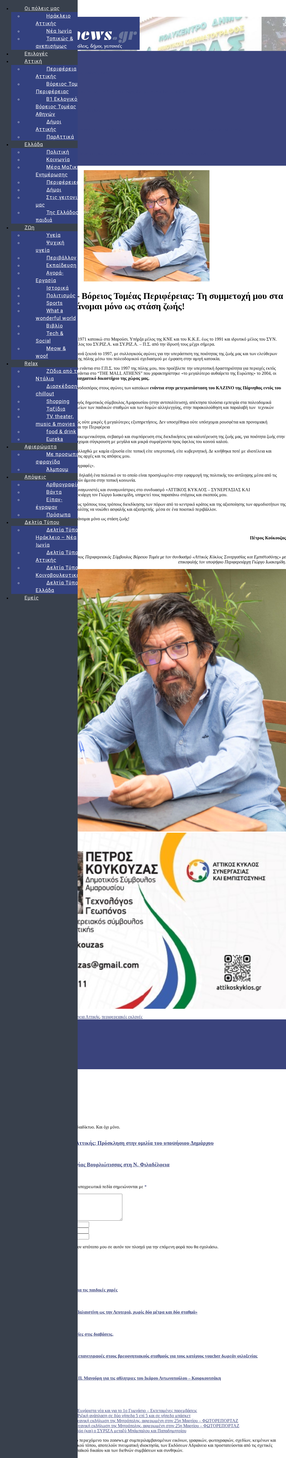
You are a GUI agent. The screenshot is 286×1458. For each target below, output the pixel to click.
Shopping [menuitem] (58, 401)
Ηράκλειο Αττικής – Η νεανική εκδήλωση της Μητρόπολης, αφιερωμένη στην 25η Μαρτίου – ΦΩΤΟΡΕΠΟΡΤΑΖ (136, 1420)
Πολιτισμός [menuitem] (61, 295)
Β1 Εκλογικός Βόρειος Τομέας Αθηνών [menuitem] (58, 106)
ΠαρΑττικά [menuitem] (60, 137)
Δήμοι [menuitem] (53, 190)
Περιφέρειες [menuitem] (63, 182)
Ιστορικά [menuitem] (57, 288)
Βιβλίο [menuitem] (54, 326)
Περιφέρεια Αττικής (81, 1016)
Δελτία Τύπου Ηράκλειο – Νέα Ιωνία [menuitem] (58, 537)
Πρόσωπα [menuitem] (58, 515)
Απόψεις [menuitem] (35, 477)
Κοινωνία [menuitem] (58, 159)
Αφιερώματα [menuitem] (41, 447)
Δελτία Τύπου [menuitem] (42, 522)
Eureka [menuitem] (54, 439)
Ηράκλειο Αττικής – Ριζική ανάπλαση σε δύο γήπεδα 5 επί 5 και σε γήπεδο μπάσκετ (115, 1415)
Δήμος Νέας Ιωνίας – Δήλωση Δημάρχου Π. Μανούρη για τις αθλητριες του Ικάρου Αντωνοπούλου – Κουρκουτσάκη (104, 153)
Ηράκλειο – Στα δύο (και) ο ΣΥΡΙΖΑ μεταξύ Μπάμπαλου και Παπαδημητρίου (116, 1430)
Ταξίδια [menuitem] (55, 409)
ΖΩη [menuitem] (30, 227)
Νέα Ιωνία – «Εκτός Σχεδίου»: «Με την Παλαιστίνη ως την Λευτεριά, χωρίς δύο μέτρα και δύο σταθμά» (93, 91)
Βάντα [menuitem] (54, 492)
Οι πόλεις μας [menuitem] (42, 8)
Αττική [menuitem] (33, 61)
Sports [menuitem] (54, 303)
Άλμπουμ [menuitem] (57, 469)
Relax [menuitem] (31, 363)
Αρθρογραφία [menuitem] (63, 484)
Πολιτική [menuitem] (57, 152)
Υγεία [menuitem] (53, 235)
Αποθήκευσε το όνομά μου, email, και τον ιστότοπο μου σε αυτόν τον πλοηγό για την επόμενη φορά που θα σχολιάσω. (112, 1246)
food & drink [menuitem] (61, 431)
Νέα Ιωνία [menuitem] (59, 31)
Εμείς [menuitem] (32, 598)
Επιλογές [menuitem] (36, 54)
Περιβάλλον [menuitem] (61, 258)
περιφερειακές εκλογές (122, 1016)
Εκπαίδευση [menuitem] (61, 265)
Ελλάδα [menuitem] (34, 144)
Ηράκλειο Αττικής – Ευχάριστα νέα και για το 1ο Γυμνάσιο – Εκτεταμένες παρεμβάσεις (118, 1410)
